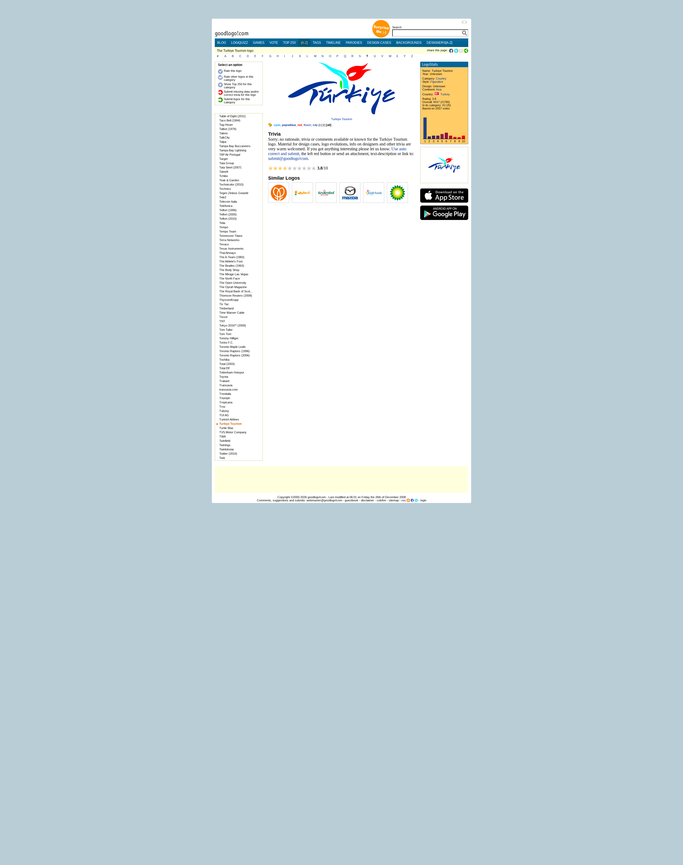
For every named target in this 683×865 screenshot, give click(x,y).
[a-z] (304, 43)
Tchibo (223, 176)
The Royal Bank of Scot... (235, 291)
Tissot (223, 317)
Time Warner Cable (231, 312)
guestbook (351, 500)
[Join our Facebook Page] (412, 500)
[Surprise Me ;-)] (381, 37)
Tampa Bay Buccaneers (235, 146)
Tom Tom (225, 334)
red (299, 125)
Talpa (222, 141)
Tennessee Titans (231, 235)
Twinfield (224, 440)
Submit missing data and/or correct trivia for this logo (241, 93)
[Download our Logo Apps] (444, 204)
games (258, 43)
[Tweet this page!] (456, 51)
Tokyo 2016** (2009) (232, 325)
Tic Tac (224, 304)
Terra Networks (229, 240)
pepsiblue (289, 125)
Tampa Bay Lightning (232, 150)
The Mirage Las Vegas (233, 274)
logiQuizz (239, 43)
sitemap (394, 500)
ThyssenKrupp (229, 299)
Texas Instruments (231, 248)
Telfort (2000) (228, 214)
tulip (315, 125)
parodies (354, 43)
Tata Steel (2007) (230, 167)
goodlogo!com (317, 497)
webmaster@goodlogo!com (324, 500)
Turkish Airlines (229, 419)
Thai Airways (227, 252)
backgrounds (409, 43)
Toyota (223, 376)
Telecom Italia (228, 201)
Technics (225, 188)
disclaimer (367, 500)
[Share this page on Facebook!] (451, 51)
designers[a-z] (439, 43)
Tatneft (223, 171)
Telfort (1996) (228, 210)
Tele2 (222, 197)
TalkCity (224, 137)
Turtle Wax (226, 428)
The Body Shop (229, 270)
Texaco (224, 244)
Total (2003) (227, 363)
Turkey (445, 94)
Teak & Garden (229, 180)
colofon (381, 500)
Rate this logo (232, 70)
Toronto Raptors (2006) (234, 355)
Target (223, 158)
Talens (223, 133)
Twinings (225, 445)
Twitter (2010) (228, 453)
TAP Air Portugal (229, 154)
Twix (222, 457)
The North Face (229, 278)
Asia (439, 89)
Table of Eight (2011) (232, 116)
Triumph (224, 398)
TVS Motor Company (233, 432)
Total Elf (224, 368)
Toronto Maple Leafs (232, 346)
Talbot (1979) (227, 129)
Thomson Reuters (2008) (235, 295)
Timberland (226, 308)
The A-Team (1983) (231, 257)
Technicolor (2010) (231, 184)
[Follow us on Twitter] (416, 500)
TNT (222, 321)
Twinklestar (226, 449)
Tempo (223, 227)
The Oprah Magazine (233, 287)
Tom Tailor (226, 329)
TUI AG (224, 415)
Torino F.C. (226, 342)
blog (221, 43)
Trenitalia (225, 393)
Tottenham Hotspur (231, 372)
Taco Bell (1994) (229, 120)
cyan (277, 125)
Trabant (224, 381)
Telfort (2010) (228, 218)
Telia (222, 223)
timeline (333, 43)
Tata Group (226, 163)
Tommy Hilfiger (229, 338)
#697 (436, 102)
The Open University (232, 282)
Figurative (436, 81)
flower (307, 125)
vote (273, 43)
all (328, 125)
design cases (379, 43)
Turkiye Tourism (341, 119)
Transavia (225, 385)
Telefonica (225, 205)
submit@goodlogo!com (288, 158)
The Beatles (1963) (231, 265)
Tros (222, 406)
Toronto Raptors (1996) (234, 351)
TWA (222, 436)
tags (317, 43)
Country (441, 78)
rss (404, 500)
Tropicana (225, 402)
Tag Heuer (226, 124)
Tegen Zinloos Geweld (233, 193)
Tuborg (224, 410)
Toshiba (224, 359)
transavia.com (228, 389)
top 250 (289, 43)
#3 (444, 105)
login (423, 500)
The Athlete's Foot (231, 261)
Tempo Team (227, 231)
